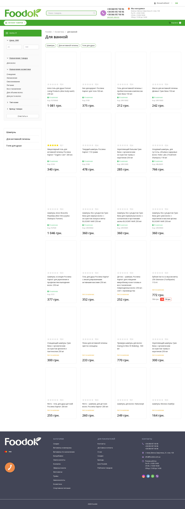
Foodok (48, 32)
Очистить (22, 116)
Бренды (101, 460)
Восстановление (14, 89)
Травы (55, 476)
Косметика (59, 32)
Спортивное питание (61, 488)
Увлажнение (12, 78)
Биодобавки (58, 456)
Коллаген (57, 464)
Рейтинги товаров (105, 468)
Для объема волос (15, 92)
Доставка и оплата (105, 448)
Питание (10, 85)
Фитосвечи (57, 472)
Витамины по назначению (64, 452)
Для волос (11, 63)
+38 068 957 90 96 (115, 9)
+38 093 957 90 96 (115, 11)
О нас (100, 452)
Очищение (11, 74)
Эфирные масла (59, 468)
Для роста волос (14, 96)
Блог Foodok (102, 464)
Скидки (56, 444)
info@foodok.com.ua (152, 457)
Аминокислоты (59, 480)
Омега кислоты (59, 460)
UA (176, 3)
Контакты (101, 444)
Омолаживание (13, 81)
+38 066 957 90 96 (115, 14)
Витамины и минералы (62, 448)
